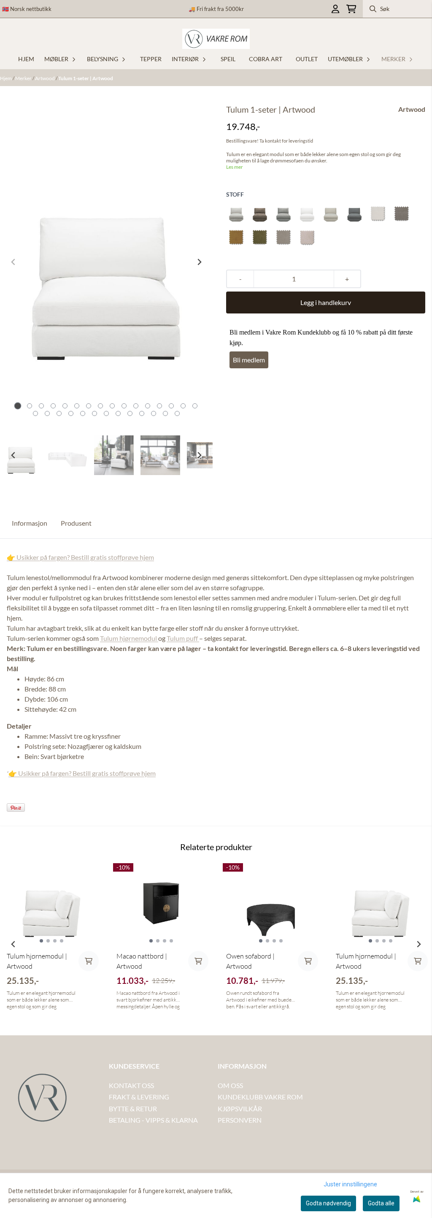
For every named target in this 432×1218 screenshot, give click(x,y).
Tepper (151, 58)
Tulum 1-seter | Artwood (85, 78)
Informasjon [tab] (29, 523)
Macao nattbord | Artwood (141, 961)
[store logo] (216, 39)
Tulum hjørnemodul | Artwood (37, 961)
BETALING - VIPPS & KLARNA (153, 1120)
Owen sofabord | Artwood (250, 961)
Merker (23, 78)
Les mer (234, 167)
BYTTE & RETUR (133, 1109)
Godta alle (381, 1203)
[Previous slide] (13, 262)
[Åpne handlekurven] (351, 9)
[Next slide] (199, 262)
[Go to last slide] (13, 455)
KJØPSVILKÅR (240, 1109)
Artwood (45, 78)
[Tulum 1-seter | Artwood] (106, 261)
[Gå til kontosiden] (335, 9)
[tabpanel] (51, 941)
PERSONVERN (240, 1120)
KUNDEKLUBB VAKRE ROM (260, 1097)
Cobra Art (265, 58)
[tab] (18, 406)
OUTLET (307, 58)
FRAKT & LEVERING (139, 1097)
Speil (228, 58)
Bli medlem (249, 360)
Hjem (6, 78)
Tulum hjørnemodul (129, 638)
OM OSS (230, 1085)
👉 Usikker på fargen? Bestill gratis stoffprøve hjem (80, 557)
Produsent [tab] (76, 523)
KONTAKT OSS (131, 1085)
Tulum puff (183, 638)
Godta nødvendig (328, 1203)
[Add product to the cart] (88, 961)
